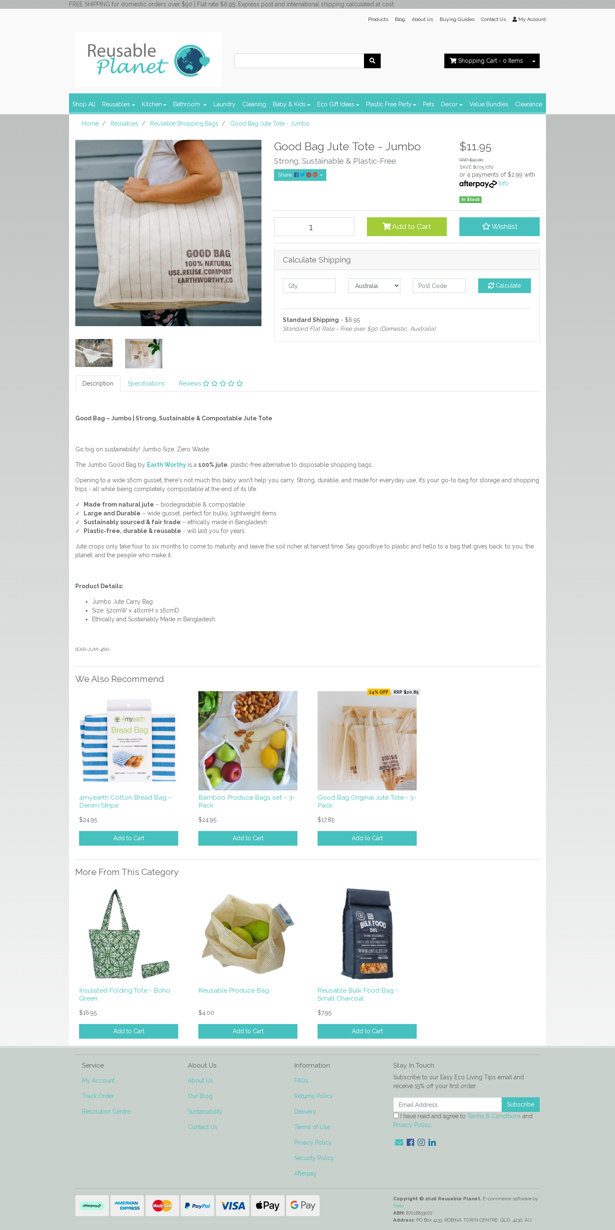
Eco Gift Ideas (335, 104)
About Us (422, 19)
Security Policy (314, 1158)
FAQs (301, 1080)
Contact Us (493, 19)
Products (378, 19)
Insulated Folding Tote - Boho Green (124, 994)
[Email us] (399, 1142)
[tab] (97, 384)
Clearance (528, 104)
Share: (286, 175)
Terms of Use (312, 1127)
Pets (428, 104)
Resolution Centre (106, 1111)
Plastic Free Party (389, 104)
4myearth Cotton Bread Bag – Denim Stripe (125, 801)
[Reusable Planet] (148, 57)
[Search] (372, 61)
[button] (499, 226)
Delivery (305, 1111)
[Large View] (94, 353)
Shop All (83, 104)
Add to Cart (411, 226)
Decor (449, 104)
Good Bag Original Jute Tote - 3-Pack (367, 801)
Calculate (507, 285)
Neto (398, 1206)
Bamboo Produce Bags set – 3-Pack (246, 801)
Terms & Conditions (494, 1116)
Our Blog (200, 1096)
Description (97, 383)
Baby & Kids (289, 104)
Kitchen (152, 104)
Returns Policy (313, 1096)
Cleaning (254, 104)
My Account (98, 1080)
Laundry (224, 104)
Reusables (116, 104)
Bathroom (187, 104)
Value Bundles (488, 104)
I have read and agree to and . (463, 1120)
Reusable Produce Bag (233, 990)
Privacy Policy (313, 1142)
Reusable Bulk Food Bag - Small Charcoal (358, 994)
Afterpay (305, 1173)
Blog (400, 19)
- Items (490, 60)
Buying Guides (457, 19)
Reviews (191, 383)
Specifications (146, 383)
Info (504, 183)
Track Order (98, 1096)
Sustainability (205, 1111)
